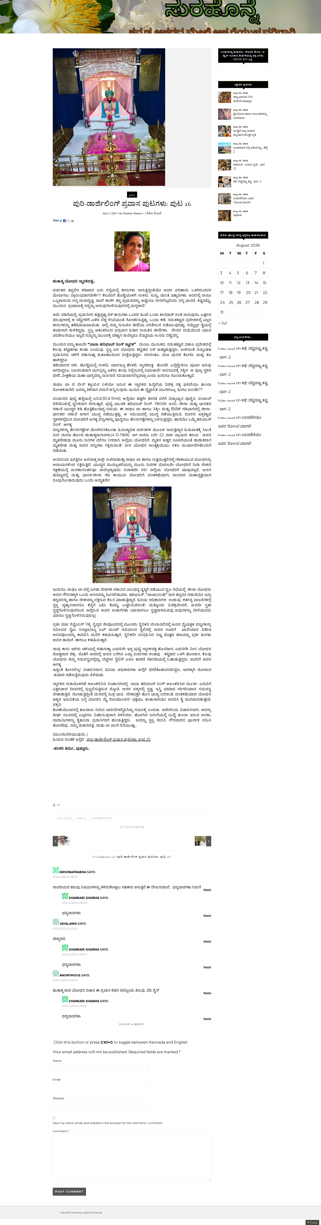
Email (57, 1079)
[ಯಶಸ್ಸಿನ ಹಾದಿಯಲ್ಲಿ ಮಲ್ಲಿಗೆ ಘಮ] (202, 841)
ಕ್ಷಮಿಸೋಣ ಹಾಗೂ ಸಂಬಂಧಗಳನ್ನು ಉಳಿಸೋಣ (250, 116)
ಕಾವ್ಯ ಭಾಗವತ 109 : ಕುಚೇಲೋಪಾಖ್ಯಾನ (243, 99)
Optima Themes (92, 1212)
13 (247, 283)
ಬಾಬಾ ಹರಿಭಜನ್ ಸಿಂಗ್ (101, 818)
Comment (61, 1131)
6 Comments (132, 827)
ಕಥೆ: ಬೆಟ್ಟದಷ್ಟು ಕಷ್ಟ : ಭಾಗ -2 (247, 181)
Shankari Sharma (132, 213)
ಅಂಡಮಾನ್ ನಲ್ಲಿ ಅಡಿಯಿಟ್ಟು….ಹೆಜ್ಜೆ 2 (250, 149)
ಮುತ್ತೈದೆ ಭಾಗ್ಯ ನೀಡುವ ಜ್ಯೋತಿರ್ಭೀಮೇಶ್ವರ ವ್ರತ (244, 132)
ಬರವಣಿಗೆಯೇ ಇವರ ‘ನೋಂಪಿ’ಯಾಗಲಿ (243, 200)
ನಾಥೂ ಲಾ (81, 818)
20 (248, 292)
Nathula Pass (64, 818)
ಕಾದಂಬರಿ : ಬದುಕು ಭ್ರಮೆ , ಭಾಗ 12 (249, 166)
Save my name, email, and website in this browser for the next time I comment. (108, 1123)
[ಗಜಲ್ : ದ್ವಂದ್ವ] (61, 841)
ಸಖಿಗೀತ (237, 215)
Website (58, 1098)
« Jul (223, 323)
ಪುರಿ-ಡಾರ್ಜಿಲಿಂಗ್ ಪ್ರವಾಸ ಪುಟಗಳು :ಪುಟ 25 (119, 739)
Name (57, 1061)
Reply (207, 889)
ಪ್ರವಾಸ (132, 195)
